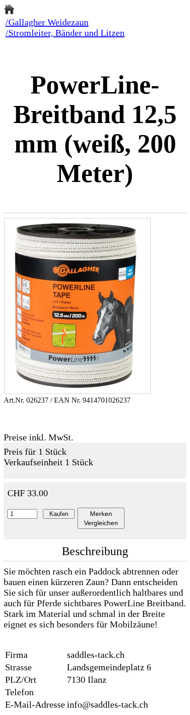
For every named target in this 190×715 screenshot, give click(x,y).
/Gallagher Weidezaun (47, 22)
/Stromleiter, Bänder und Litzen (65, 33)
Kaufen (58, 513)
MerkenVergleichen (101, 518)
